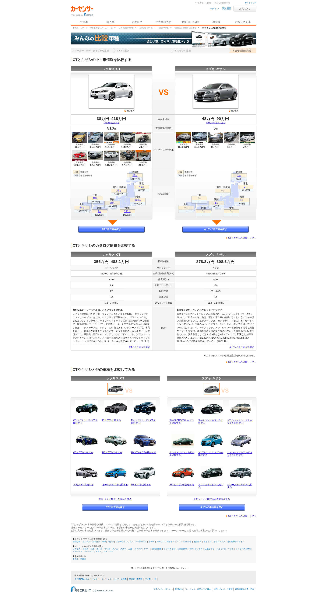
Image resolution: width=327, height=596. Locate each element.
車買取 (216, 21)
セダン (111, 542)
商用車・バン (172, 542)
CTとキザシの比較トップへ (242, 238)
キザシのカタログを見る (241, 347)
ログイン (214, 8)
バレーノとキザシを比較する (239, 486)
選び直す (129, 111)
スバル (115, 549)
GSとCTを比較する (83, 452)
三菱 (130, 549)
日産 (92, 549)
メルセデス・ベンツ (225, 549)
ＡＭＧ (98, 551)
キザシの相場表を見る (215, 123)
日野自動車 (182, 549)
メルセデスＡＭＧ (243, 549)
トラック (207, 542)
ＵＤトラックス (195, 549)
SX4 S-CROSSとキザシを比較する (181, 421)
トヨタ (85, 549)
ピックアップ (219, 542)
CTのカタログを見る (139, 347)
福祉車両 (198, 542)
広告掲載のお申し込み (244, 589)
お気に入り (245, 8)
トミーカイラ (169, 549)
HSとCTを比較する (112, 452)
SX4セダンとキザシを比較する (210, 421)
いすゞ (147, 549)
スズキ (123, 549)
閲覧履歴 (226, 8)
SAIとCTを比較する (83, 484)
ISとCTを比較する (111, 420)
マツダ (107, 549)
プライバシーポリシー (162, 589)
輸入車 (110, 21)
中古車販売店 (163, 21)
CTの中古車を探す (111, 229)
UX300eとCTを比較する (143, 452)
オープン (160, 542)
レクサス (76, 549)
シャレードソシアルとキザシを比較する (239, 453)
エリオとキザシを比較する (210, 486)
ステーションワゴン (124, 542)
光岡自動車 (157, 549)
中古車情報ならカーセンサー (87, 579)
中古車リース (150, 579)
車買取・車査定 (79, 559)
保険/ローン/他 (190, 21)
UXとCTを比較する (141, 484)
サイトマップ (250, 3)
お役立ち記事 (243, 21)
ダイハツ (138, 549)
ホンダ (99, 549)
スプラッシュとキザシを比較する (210, 453)
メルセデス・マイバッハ (83, 551)
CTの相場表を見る (111, 123)
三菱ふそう (209, 549)
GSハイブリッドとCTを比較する (85, 421)
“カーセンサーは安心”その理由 (198, 589)
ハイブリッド (186, 542)
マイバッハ (108, 551)
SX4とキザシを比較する (181, 484)
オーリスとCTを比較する (115, 484)
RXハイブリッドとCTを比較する (143, 421)
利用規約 (179, 589)
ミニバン (86, 542)
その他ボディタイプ (235, 542)
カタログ (137, 21)
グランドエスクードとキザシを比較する (239, 421)
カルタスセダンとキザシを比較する (181, 453)
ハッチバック (141, 542)
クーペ (152, 542)
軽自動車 (76, 542)
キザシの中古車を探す (215, 229)
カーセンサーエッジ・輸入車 (114, 579)
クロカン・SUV (99, 542)
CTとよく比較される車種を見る (115, 499)
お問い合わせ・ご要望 (223, 589)
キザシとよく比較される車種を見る (212, 499)
